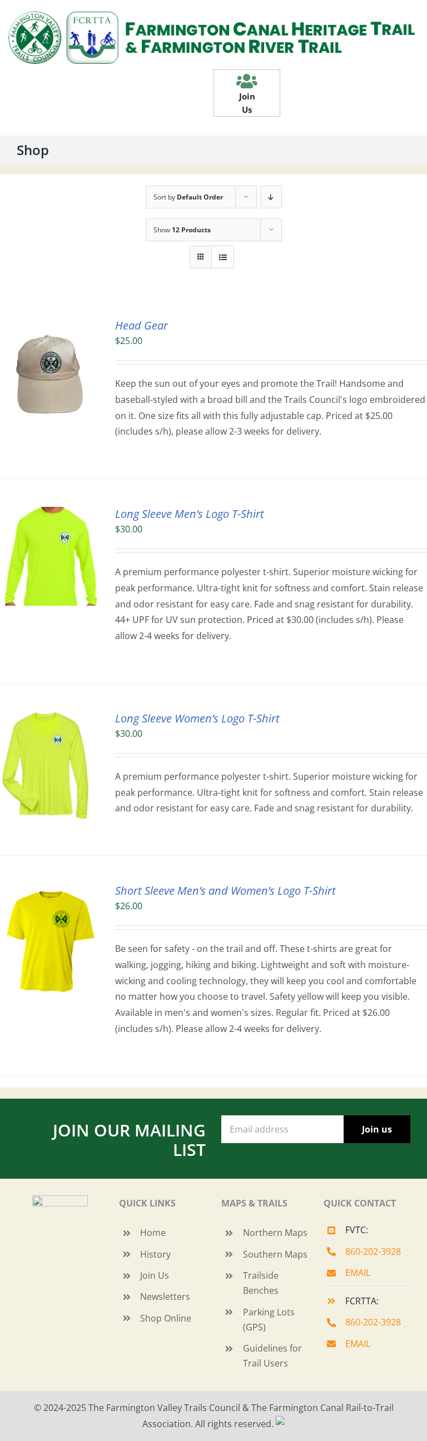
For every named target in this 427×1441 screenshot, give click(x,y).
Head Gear (141, 325)
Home (153, 1232)
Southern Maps (275, 1254)
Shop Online (165, 1318)
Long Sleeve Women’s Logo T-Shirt (197, 718)
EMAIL (357, 1273)
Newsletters (165, 1296)
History (155, 1254)
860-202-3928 (373, 1251)
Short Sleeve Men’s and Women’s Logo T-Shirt (225, 890)
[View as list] (223, 257)
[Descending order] (271, 197)
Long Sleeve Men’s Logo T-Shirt (189, 513)
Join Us (154, 1275)
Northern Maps (275, 1232)
